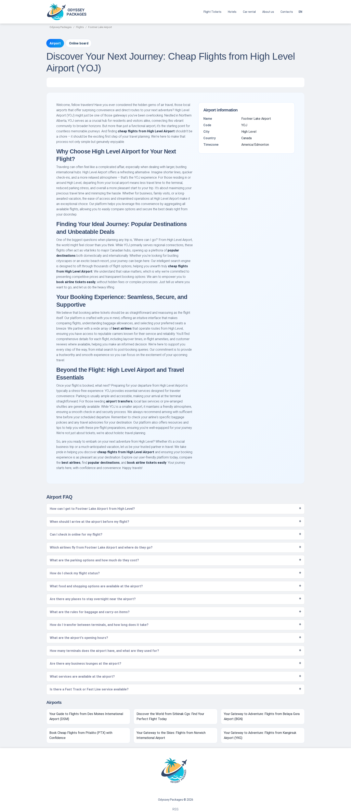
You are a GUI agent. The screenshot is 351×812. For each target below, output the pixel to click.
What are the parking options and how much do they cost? (94, 560)
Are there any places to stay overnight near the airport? (93, 599)
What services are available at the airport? (82, 676)
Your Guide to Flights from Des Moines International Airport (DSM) (86, 716)
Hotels (232, 11)
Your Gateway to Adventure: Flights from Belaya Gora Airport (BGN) (262, 716)
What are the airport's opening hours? (79, 638)
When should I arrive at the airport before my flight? (89, 522)
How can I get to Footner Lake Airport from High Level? (92, 509)
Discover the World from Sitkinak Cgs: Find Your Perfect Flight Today (170, 716)
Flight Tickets (212, 11)
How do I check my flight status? (75, 573)
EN (300, 11)
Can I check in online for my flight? (76, 534)
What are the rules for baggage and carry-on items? (90, 612)
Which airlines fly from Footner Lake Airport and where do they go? (101, 547)
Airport (55, 43)
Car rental (249, 11)
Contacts (287, 11)
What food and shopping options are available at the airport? (96, 586)
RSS (175, 809)
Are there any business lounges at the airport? (85, 663)
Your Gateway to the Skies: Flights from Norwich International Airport (171, 735)
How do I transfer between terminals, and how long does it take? (99, 625)
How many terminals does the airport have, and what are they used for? (104, 651)
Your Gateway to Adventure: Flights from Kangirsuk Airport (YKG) (260, 735)
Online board (78, 43)
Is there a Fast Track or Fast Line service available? (89, 689)
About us (268, 11)
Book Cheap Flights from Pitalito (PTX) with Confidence (80, 735)
